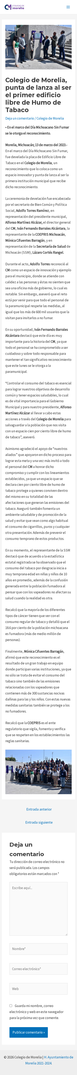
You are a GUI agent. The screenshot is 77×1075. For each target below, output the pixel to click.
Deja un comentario (19, 118)
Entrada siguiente (39, 822)
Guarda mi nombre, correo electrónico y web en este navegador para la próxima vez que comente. (36, 1011)
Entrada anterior (39, 809)
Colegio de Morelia (50, 118)
